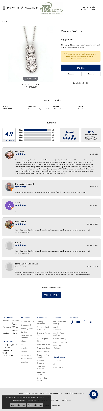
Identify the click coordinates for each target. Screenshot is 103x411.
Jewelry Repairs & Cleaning (59, 334)
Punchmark (56, 405)
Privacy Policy (38, 393)
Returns (91, 74)
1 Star (21, 140)
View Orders (58, 368)
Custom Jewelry (59, 338)
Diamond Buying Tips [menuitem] (43, 334)
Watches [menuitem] (24, 362)
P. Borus (18, 242)
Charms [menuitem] (24, 351)
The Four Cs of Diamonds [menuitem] (43, 328)
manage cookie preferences (24, 400)
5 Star (21, 130)
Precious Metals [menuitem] (43, 351)
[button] (80, 8)
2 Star (21, 138)
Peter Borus (20, 221)
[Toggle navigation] (99, 8)
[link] (11, 8)
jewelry (7, 21)
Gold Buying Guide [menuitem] (42, 379)
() (53, 130)
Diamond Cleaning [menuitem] (40, 361)
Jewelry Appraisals (57, 328)
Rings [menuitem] (23, 344)
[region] (31, 54)
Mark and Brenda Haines (26, 263)
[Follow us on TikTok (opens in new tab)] (71, 322)
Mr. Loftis (19, 151)
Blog (55, 364)
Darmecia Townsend (24, 183)
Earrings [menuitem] (24, 332)
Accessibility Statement (74, 393)
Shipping (71, 74)
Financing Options (57, 346)
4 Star (21, 132)
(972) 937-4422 (30, 87)
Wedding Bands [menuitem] (27, 328)
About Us (57, 360)
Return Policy (24, 393)
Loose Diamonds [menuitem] (27, 321)
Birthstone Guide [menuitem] (43, 344)
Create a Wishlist (60, 342)
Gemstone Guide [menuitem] (43, 348)
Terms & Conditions (54, 393)
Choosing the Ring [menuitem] (42, 339)
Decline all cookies (18, 405)
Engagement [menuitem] (26, 325)
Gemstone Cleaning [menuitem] (41, 367)
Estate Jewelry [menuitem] (27, 355)
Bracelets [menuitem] (24, 348)
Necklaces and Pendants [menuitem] (26, 336)
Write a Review (51, 294)
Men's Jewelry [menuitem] (26, 358)
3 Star (21, 135)
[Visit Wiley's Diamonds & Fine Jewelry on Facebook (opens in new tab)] (84, 322)
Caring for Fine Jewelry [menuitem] (43, 356)
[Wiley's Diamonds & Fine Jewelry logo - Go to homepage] (51, 8)
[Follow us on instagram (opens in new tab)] (90, 322)
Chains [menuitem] (24, 341)
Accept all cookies (35, 405)
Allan (17, 202)
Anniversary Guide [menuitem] (41, 373)
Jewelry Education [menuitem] (41, 322)
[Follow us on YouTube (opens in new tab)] (78, 322)
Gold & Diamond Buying (59, 322)
